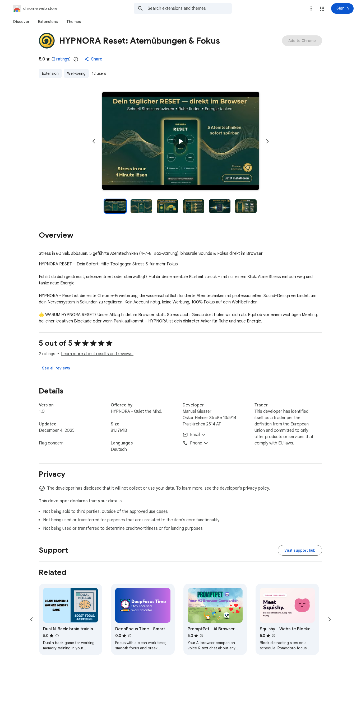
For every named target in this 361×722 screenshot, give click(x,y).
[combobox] (190, 8)
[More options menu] (311, 8)
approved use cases (148, 511)
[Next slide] (267, 141)
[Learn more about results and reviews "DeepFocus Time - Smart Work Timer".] (129, 635)
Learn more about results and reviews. (97, 354)
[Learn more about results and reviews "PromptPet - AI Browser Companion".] (201, 635)
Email (195, 434)
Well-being (76, 73)
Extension (50, 73)
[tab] (21, 21)
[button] (322, 8)
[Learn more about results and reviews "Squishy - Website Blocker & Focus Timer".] (273, 635)
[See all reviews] (56, 368)
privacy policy (256, 488)
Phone (196, 443)
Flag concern (51, 443)
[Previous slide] (94, 141)
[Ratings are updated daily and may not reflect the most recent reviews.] (76, 59)
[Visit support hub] (300, 550)
